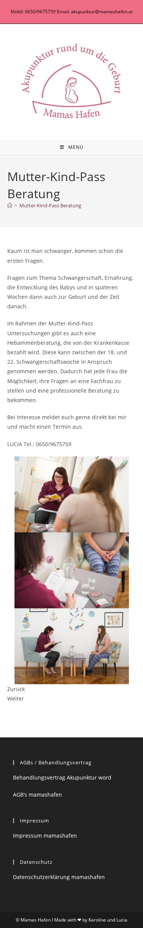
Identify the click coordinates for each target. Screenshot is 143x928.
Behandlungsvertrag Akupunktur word (62, 777)
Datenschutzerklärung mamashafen (59, 877)
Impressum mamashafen (45, 835)
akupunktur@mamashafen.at (102, 11)
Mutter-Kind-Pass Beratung (50, 205)
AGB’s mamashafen (37, 794)
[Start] (9, 205)
